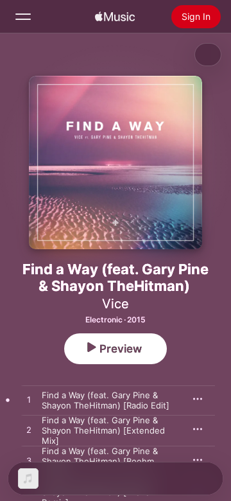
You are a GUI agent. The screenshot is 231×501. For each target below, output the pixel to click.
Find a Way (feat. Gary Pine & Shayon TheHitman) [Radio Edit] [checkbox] (105, 400)
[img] (115, 16)
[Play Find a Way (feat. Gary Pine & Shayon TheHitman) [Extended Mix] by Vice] (29, 430)
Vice (115, 304)
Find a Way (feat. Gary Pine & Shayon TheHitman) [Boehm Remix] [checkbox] (100, 461)
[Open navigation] (23, 17)
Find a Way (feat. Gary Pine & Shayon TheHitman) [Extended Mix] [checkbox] (103, 430)
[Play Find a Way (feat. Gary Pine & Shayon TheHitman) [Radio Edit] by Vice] (29, 400)
